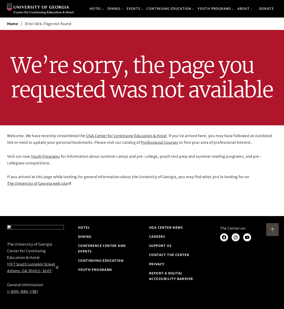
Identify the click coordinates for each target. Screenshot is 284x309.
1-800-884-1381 (22, 291)
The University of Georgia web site (37, 184)
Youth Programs (45, 156)
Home (12, 24)
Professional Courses (159, 142)
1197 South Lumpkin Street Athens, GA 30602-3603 (31, 267)
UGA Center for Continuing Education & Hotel (126, 136)
